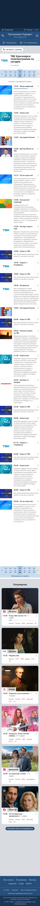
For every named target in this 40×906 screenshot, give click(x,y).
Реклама (15, 890)
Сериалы (12, 883)
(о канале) (15, 65)
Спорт (21, 883)
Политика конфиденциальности (20, 893)
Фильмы (32, 880)
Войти (29, 883)
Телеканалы (11, 42)
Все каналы (9, 880)
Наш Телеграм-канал (28, 890)
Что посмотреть (30, 42)
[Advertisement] (20, 545)
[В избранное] (38, 86)
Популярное (21, 880)
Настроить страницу (14, 49)
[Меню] (37, 35)
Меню (38, 60)
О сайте (7, 890)
